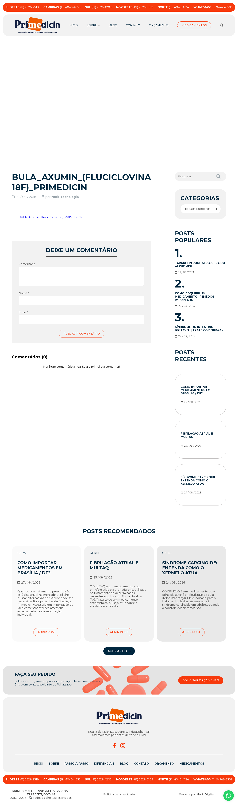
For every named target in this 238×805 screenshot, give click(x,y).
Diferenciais (104, 763)
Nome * (24, 293)
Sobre (54, 763)
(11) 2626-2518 (22, 7)
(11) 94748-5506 (212, 7)
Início (73, 25)
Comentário (27, 264)
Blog (113, 25)
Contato (133, 25)
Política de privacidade (119, 794)
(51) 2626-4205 (98, 7)
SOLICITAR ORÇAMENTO (201, 680)
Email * (23, 312)
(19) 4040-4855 (61, 7)
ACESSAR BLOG (119, 651)
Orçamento (158, 25)
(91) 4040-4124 (173, 7)
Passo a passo (76, 763)
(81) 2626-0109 (134, 7)
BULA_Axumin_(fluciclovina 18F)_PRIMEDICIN (51, 217)
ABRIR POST (47, 632)
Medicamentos (194, 25)
